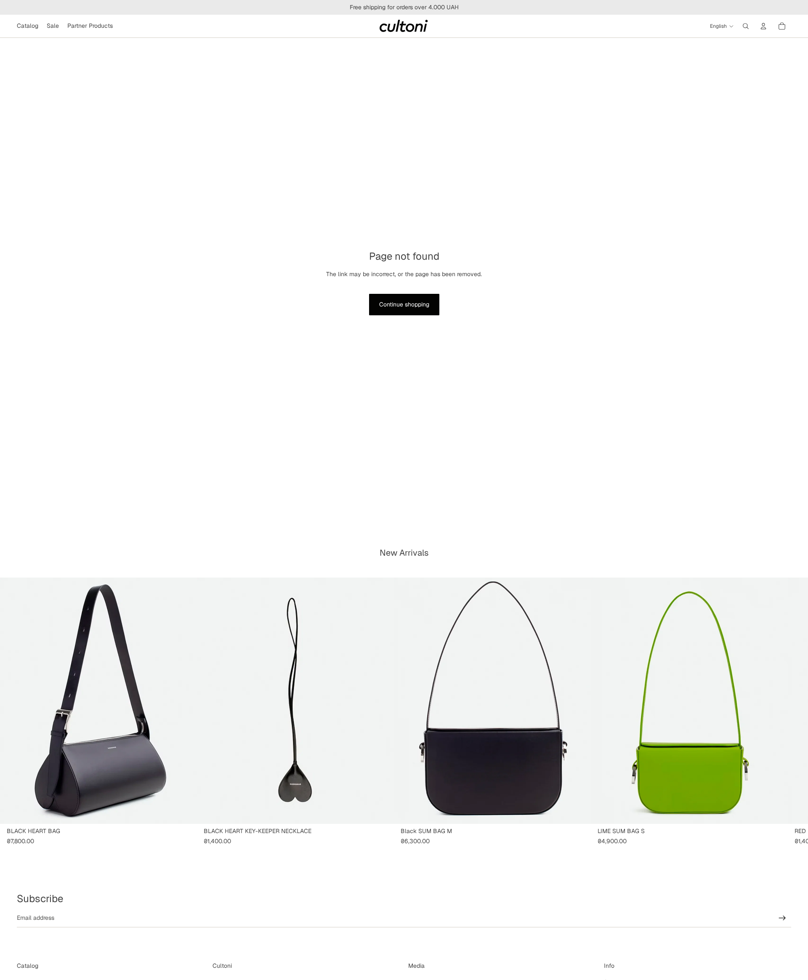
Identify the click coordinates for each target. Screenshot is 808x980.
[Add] (183, 811)
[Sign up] (782, 918)
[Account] (763, 26)
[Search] (745, 26)
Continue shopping (404, 304)
